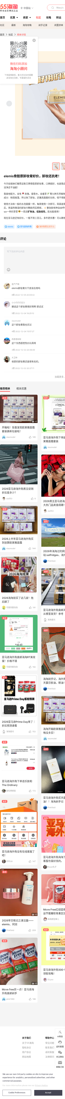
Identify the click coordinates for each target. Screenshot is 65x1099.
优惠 (12, 17)
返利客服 (49, 1052)
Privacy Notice (41, 1085)
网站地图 (26, 1056)
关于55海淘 (28, 1043)
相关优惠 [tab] (21, 388)
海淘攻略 (27, 25)
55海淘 (9, 8)
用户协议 (26, 1052)
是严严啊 (15, 284)
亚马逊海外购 (26, 226)
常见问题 (49, 1043)
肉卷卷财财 (16, 339)
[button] (27, 8)
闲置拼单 (58, 25)
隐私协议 (26, 1047)
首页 (2, 34)
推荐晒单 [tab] (5, 388)
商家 (25, 17)
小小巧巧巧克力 (18, 302)
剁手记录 (42, 25)
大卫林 (14, 357)
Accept (48, 1093)
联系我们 (49, 1047)
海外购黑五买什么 (46, 226)
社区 (2, 25)
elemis (10, 226)
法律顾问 (49, 1056)
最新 (13, 25)
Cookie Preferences (16, 1093)
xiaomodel (16, 321)
